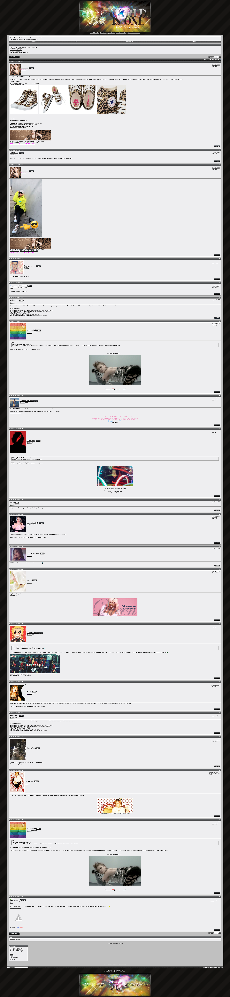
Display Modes (215, 59)
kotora (29, 580)
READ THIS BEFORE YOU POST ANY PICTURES (23, 47)
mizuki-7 (17, 900)
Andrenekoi (31, 330)
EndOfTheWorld (33, 553)
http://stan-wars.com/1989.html (115, 353)
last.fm (116, 422)
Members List (129, 41)
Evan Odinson (32, 633)
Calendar (194, 41)
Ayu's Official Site (94, 33)
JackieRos (31, 748)
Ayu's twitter (103, 33)
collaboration (12, 939)
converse (18, 939)
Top (222, 967)
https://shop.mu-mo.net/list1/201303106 (20, 127)
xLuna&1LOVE (32, 523)
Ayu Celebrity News (39, 37)
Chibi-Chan (14, 153)
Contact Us (206, 967)
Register (34, 41)
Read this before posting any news (19, 52)
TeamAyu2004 (29, 266)
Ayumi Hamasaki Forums (28, 37)
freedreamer (22, 285)
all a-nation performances (28, 141)
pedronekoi (14, 300)
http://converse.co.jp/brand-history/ (19, 120)
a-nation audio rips (14, 142)
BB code (11, 954)
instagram (102, 813)
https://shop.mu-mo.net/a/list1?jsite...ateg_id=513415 (23, 124)
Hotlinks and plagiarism (16, 48)
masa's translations (121, 33)
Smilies (11, 955)
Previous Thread (112, 943)
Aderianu (24, 68)
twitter (118, 813)
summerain (31, 441)
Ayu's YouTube (111, 33)
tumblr (113, 422)
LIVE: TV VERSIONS (15, 141)
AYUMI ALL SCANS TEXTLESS (28, 142)
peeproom (122, 813)
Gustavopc (29, 781)
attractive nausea (26, 401)
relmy (12, 502)
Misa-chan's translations (134, 33)
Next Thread (119, 943)
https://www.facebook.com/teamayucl (19, 674)
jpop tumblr (114, 813)
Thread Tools (207, 59)
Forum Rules (12, 959)
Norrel (29, 691)
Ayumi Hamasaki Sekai (16, 37)
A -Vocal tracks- (40, 141)
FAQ (76, 41)
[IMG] (11, 956)
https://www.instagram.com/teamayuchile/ (20, 675)
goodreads (127, 813)
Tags (10, 937)
